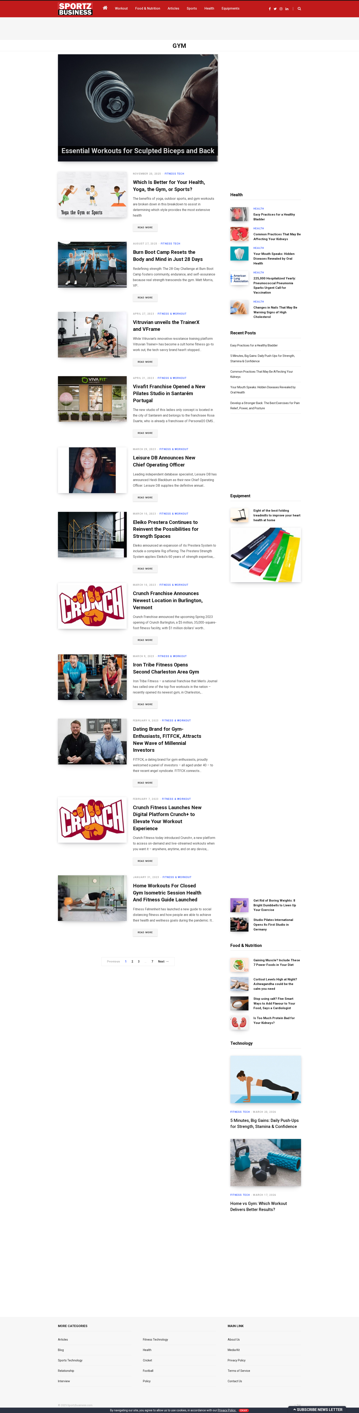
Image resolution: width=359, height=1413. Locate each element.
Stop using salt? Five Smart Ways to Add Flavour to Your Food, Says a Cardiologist (274, 1003)
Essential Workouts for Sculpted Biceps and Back (137, 151)
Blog (61, 1350)
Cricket (147, 1360)
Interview (64, 1381)
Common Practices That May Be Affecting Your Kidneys (277, 236)
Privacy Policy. (227, 1410)
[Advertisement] (179, 27)
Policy (147, 1381)
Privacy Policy (237, 1360)
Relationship (66, 1370)
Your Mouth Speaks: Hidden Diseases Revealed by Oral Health (274, 258)
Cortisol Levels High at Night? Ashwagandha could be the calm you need (275, 984)
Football (148, 1370)
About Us (234, 1339)
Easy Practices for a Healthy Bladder (274, 217)
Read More (145, 227)
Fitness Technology (155, 1339)
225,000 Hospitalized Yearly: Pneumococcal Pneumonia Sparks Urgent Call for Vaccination (274, 285)
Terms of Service (239, 1370)
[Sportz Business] (75, 9)
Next (161, 961)
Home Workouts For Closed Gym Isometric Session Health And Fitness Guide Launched (167, 893)
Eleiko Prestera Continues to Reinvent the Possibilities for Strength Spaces (166, 529)
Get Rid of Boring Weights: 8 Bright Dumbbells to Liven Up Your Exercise (274, 905)
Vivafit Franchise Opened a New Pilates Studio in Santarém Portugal (169, 393)
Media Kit (234, 1350)
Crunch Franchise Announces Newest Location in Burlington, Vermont (168, 600)
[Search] (297, 8)
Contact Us (235, 1381)
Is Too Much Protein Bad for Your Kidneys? (274, 1020)
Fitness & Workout (172, 313)
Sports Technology (70, 1360)
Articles (63, 1339)
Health (258, 208)
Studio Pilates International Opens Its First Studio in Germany (273, 924)
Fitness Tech (174, 173)
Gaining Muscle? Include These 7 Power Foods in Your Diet (276, 962)
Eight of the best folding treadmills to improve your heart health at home (276, 515)
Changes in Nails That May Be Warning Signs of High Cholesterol (275, 312)
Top (298, 1405)
